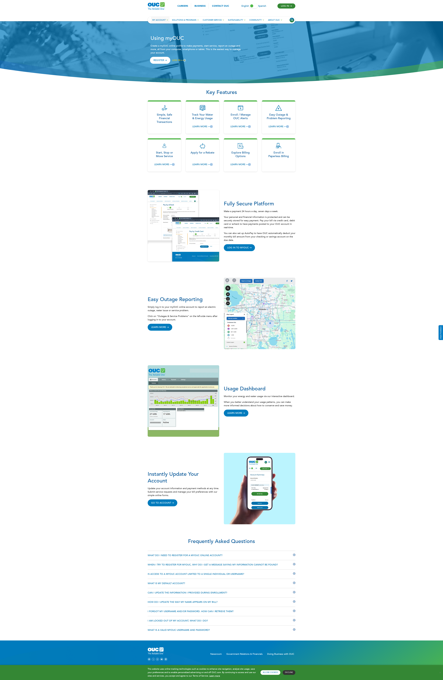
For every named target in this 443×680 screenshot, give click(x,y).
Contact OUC (220, 6)
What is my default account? (166, 583)
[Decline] (440, 672)
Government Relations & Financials (244, 654)
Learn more (214, 676)
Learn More (199, 126)
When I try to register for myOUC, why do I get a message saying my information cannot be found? (213, 564)
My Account (159, 20)
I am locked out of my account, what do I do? (178, 620)
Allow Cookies (270, 672)
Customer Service (212, 20)
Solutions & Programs (184, 20)
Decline (289, 672)
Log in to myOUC (238, 248)
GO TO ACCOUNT (161, 503)
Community (255, 20)
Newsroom (216, 654)
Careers (182, 6)
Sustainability (235, 20)
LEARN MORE (234, 413)
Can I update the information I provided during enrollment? (187, 592)
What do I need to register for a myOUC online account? (185, 555)
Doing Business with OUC (280, 654)
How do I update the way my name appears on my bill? (182, 602)
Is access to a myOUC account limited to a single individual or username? (196, 574)
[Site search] (292, 20)
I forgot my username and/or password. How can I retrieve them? (190, 611)
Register (158, 60)
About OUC (274, 20)
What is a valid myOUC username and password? (179, 630)
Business (200, 6)
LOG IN (176, 60)
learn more (158, 327)
